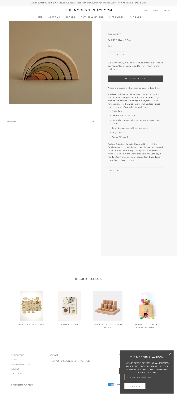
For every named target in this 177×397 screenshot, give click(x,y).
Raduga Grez (114, 34)
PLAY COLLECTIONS (92, 17)
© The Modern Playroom (22, 385)
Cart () (166, 10)
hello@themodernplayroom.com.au (73, 361)
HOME (39, 17)
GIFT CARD (16, 373)
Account (145, 10)
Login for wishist (135, 79)
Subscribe (134, 386)
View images (115, 170)
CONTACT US (17, 355)
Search (155, 10)
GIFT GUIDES (116, 17)
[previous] (9, 308)
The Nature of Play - (69, 325)
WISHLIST (16, 369)
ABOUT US (54, 17)
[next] (168, 308)
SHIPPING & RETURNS (21, 364)
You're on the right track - (31, 325)
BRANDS (70, 17)
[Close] (170, 354)
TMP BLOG (135, 17)
